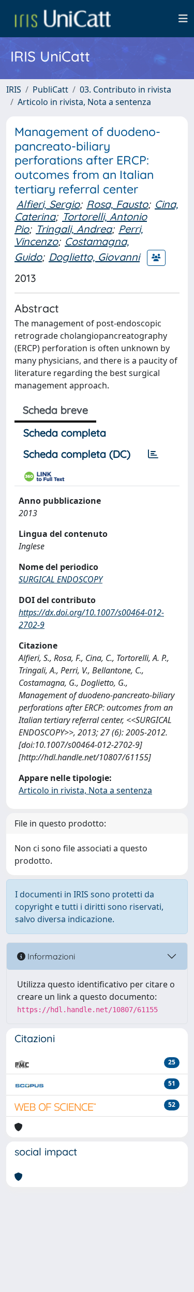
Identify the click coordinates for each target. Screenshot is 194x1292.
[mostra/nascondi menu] (183, 18)
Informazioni (50, 956)
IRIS (13, 89)
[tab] (153, 454)
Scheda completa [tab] (64, 432)
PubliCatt (50, 89)
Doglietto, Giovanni (94, 256)
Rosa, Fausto (117, 204)
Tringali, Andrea (74, 228)
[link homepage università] (62, 18)
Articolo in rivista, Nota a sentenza (84, 102)
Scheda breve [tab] (55, 409)
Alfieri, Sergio (48, 204)
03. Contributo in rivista (125, 89)
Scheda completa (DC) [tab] (76, 453)
